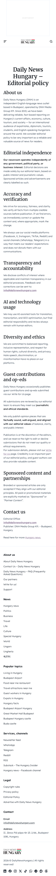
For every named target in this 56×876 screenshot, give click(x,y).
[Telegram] (35, 871)
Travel (6, 621)
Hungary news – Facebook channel (22, 770)
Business (8, 616)
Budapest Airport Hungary (17, 708)
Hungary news (32, 537)
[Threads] (46, 871)
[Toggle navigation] (5, 41)
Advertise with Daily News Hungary (22, 802)
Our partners (10, 579)
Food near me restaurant (16, 683)
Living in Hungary (12, 672)
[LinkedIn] (4, 871)
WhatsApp (9, 745)
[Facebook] (10, 871)
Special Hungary (12, 636)
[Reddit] (41, 871)
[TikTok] (25, 871)
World (6, 641)
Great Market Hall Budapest (18, 713)
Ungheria (8, 651)
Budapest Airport (12, 678)
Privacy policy (11, 791)
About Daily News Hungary (18, 561)
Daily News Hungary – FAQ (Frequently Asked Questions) (24, 573)
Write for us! (10, 584)
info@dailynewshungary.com (19, 290)
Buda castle (9, 723)
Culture (7, 631)
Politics (7, 610)
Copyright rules (11, 786)
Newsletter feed (12, 740)
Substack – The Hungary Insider (20, 765)
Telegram (8, 750)
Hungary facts (11, 703)
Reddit (7, 755)
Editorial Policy (11, 797)
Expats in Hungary (13, 698)
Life (5, 626)
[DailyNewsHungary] (28, 41)
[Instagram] (15, 871)
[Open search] (51, 41)
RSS (5, 760)
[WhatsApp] (30, 871)
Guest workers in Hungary (17, 693)
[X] (20, 871)
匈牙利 (6, 656)
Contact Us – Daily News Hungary (21, 566)
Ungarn (7, 646)
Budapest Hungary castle (17, 718)
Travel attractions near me (17, 688)
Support (7, 589)
